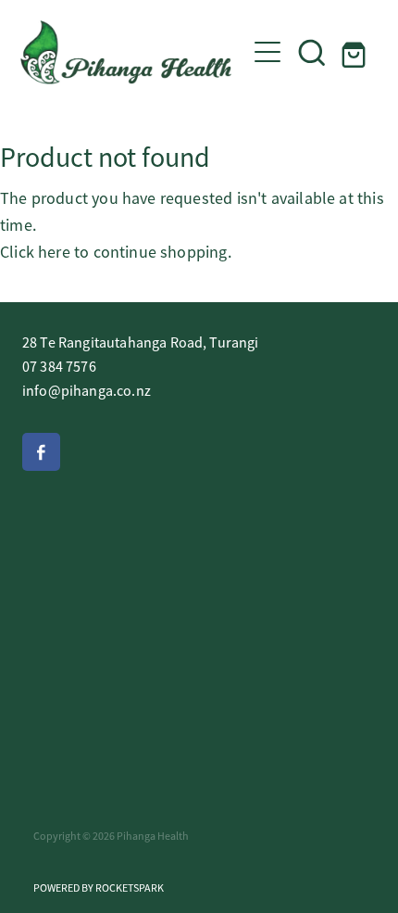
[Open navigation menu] (267, 52)
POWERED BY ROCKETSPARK (98, 888)
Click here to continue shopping (114, 252)
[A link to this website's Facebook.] (41, 452)
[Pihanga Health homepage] (132, 52)
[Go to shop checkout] (356, 52)
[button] (312, 52)
